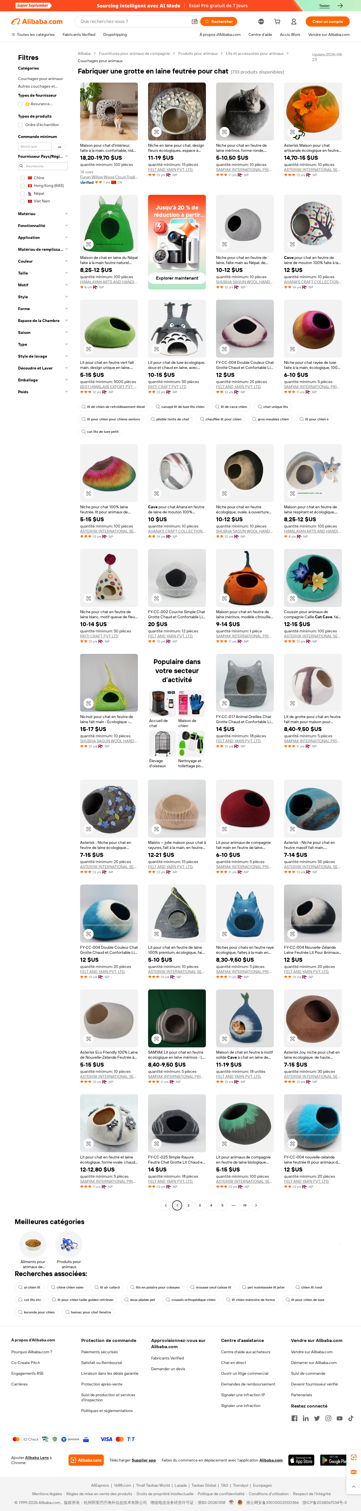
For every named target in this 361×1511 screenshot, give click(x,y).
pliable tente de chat (172, 419)
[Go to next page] (256, 1205)
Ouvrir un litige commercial (244, 1373)
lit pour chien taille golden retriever (86, 1300)
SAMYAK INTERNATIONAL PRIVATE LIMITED (245, 169)
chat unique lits (275, 407)
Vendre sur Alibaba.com (312, 1352)
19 (244, 1205)
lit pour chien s (317, 419)
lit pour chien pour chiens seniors (113, 419)
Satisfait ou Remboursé (101, 1362)
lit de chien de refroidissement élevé (116, 407)
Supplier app (144, 1460)
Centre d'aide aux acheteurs (245, 1352)
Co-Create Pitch (25, 1362)
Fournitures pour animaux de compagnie (134, 53)
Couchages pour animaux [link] (100, 61)
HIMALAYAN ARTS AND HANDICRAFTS (109, 282)
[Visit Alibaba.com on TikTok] (350, 1418)
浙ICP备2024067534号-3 (324, 1502)
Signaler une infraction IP (243, 1395)
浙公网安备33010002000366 (272, 1502)
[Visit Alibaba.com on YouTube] (339, 1418)
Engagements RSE (27, 1373)
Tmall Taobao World (153, 1485)
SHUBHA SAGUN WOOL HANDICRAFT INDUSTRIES (245, 282)
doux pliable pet (142, 1300)
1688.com (122, 1485)
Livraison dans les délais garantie (109, 1373)
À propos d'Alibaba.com (33, 1340)
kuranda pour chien (39, 1312)
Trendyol (240, 1485)
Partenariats (301, 1395)
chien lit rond (311, 1287)
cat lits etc (32, 1300)
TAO (224, 1485)
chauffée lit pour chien (223, 419)
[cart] (278, 22)
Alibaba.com (271, 1460)
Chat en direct (233, 1362)
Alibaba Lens (37, 1457)
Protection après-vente (101, 1384)
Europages (262, 1485)
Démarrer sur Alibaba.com (314, 1362)
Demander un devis (168, 1369)
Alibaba (84, 53)
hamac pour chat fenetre (91, 1312)
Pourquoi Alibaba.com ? (31, 1352)
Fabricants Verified (167, 1358)
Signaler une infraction (241, 1405)
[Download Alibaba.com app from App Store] (301, 1460)
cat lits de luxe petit (103, 432)
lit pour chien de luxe (307, 1300)
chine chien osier (70, 1287)
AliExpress (100, 1485)
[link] (353, 1457)
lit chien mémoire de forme (253, 1300)
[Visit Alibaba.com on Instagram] (328, 1418)
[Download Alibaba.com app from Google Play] (335, 1460)
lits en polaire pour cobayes (158, 1287)
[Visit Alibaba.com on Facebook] (294, 1418)
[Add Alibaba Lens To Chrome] (86, 1460)
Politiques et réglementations (107, 1410)
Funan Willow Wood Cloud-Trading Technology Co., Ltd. (109, 177)
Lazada (181, 1485)
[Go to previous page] (166, 1205)
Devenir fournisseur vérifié (314, 1384)
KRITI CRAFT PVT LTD (167, 386)
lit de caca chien (234, 407)
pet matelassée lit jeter (266, 1287)
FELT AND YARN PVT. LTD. (170, 169)
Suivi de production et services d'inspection (108, 1397)
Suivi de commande (308, 1373)
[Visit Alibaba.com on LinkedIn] (305, 1418)
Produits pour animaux (197, 53)
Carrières (19, 1384)
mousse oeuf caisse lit (213, 1287)
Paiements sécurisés (99, 1352)
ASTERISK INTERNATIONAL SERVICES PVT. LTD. (313, 169)
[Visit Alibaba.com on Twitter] (317, 1418)
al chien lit (32, 1287)
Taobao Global (203, 1485)
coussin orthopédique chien (193, 1300)
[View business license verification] (231, 1502)
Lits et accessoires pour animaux (254, 53)
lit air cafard (110, 1287)
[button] (194, 21)
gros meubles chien (273, 419)
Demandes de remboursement (248, 1384)
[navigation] (43, 630)
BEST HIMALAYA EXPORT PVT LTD (109, 386)
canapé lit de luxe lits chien (182, 407)
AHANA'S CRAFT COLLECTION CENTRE (313, 282)
